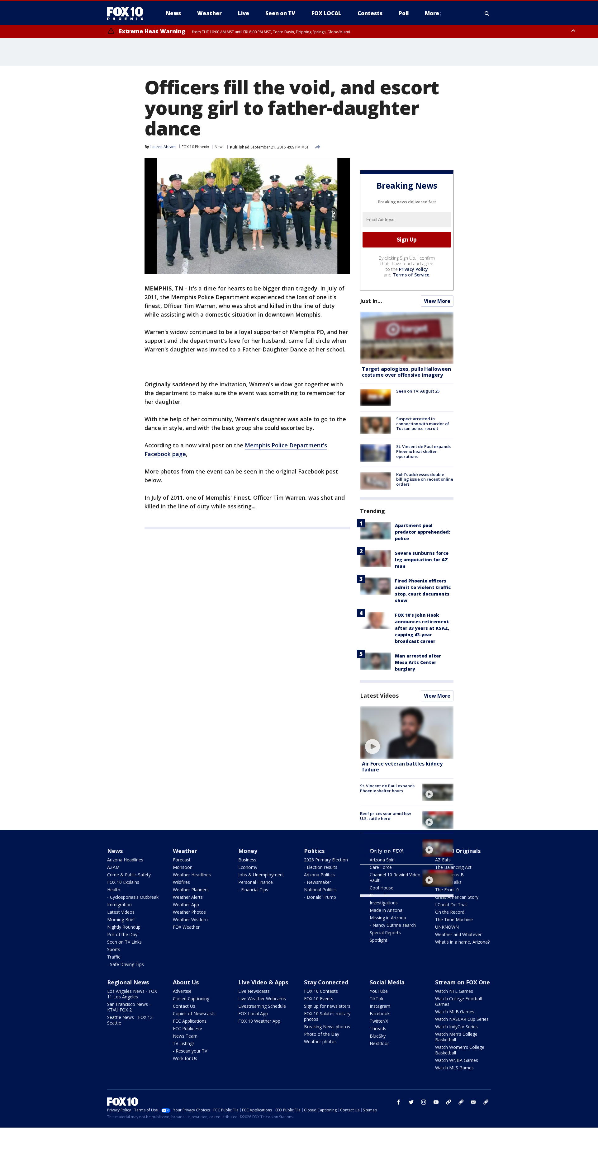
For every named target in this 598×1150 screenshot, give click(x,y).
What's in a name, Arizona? (462, 942)
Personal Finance (255, 882)
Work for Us (185, 1058)
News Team (185, 1036)
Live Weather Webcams (262, 999)
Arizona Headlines (125, 860)
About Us (186, 982)
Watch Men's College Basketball (456, 1037)
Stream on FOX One (462, 982)
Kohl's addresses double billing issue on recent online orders (424, 479)
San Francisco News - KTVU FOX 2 (129, 1007)
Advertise (182, 991)
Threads (378, 1028)
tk (448, 1102)
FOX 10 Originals (458, 851)
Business (247, 860)
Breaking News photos (327, 1027)
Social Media (387, 982)
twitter (411, 1102)
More (432, 13)
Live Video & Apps (263, 982)
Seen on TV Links (124, 942)
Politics (314, 851)
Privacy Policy (413, 269)
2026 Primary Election (326, 860)
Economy (247, 867)
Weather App (186, 904)
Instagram (380, 1006)
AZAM (113, 867)
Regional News (128, 982)
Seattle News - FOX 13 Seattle (130, 1020)
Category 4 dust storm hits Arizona (386, 874)
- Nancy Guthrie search (393, 925)
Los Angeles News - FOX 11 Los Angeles (132, 994)
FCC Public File (187, 1028)
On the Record (449, 912)
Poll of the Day (122, 934)
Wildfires (181, 882)
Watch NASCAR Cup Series (462, 1019)
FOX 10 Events (318, 999)
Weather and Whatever (458, 934)
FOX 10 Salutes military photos (327, 1016)
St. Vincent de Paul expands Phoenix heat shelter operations (423, 451)
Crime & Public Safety (129, 875)
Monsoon (182, 867)
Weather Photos (189, 912)
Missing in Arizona (388, 918)
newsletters (486, 1102)
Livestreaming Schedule (262, 1006)
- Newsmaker (317, 882)
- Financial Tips (253, 890)
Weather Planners (191, 890)
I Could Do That (451, 904)
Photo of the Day (321, 1034)
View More (437, 301)
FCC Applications (189, 1021)
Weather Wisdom (190, 919)
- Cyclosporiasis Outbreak (133, 897)
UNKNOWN (447, 927)
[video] (406, 732)
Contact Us (184, 1006)
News (219, 146)
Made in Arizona (386, 910)
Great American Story (456, 897)
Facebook (380, 1013)
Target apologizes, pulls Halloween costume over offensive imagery (406, 371)
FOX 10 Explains (123, 882)
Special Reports (385, 933)
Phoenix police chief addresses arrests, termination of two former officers (386, 849)
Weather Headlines (192, 875)
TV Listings (184, 1043)
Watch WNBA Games (456, 1060)
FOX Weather (186, 927)
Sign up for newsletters (327, 1006)
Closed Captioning (191, 999)
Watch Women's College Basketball (459, 1050)
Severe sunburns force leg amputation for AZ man (421, 559)
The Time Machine (454, 919)
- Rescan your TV (190, 1051)
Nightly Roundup (123, 927)
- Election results (320, 867)
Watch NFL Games (454, 991)
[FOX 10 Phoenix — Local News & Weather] (127, 13)
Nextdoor (379, 1043)
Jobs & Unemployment (261, 875)
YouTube (379, 991)
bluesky (461, 1102)
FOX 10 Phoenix (195, 146)
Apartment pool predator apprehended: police (422, 531)
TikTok (376, 999)
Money (247, 851)
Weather (185, 851)
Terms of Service (411, 275)
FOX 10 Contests (321, 991)
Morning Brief (121, 919)
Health (113, 890)
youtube (436, 1102)
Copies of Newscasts (194, 1013)
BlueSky (378, 1036)
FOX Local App (253, 1013)
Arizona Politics (319, 875)
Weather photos (320, 1041)
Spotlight (378, 940)
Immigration (119, 904)
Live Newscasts (254, 991)
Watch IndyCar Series (456, 1027)
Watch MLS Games (454, 1068)
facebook (399, 1102)
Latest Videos (379, 695)
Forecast (182, 860)
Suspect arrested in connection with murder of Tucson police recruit (422, 423)
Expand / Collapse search (487, 13)
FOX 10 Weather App (259, 1021)
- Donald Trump (320, 897)
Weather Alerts (188, 897)
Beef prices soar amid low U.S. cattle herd (385, 816)
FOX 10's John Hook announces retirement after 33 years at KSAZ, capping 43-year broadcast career (422, 628)
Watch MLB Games (454, 1012)
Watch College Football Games (458, 1001)
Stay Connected (326, 982)
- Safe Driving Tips (125, 964)
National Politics (320, 890)
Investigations (384, 903)
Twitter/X (379, 1021)
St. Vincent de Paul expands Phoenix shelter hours (387, 788)
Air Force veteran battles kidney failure (402, 766)
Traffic (113, 957)
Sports (113, 949)
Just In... (371, 300)
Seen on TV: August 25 (417, 391)
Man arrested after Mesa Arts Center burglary (418, 662)
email (473, 1102)
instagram (424, 1102)
